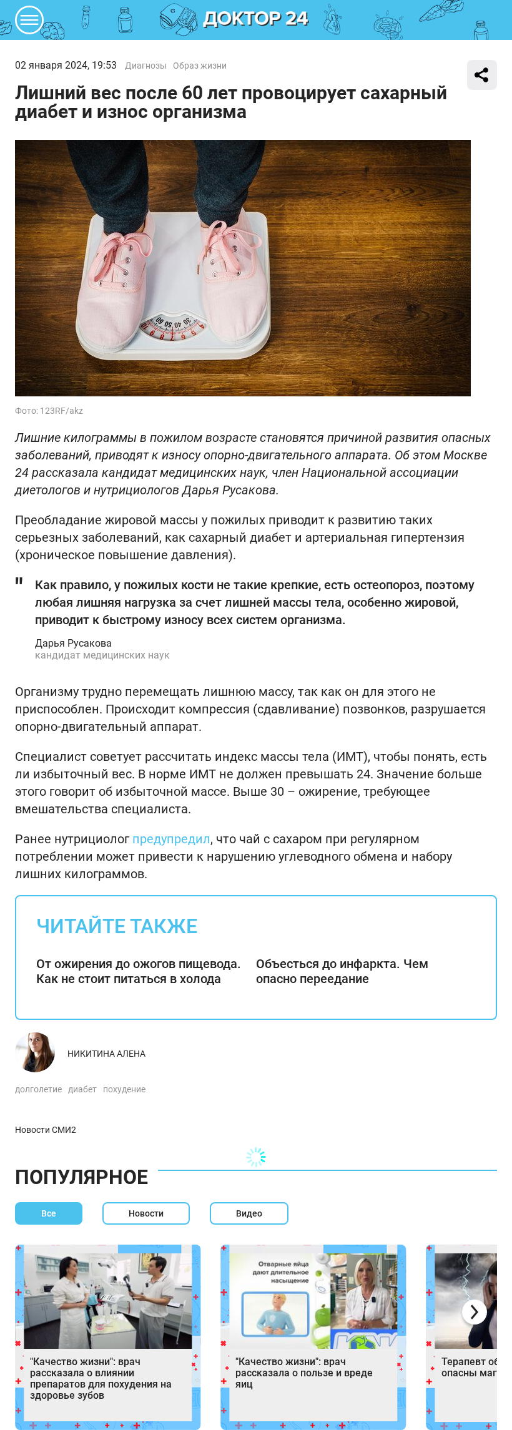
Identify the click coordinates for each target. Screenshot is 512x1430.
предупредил (171, 838)
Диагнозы (146, 66)
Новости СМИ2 (45, 1130)
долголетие (38, 1089)
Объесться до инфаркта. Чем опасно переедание (342, 971)
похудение (124, 1089)
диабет (82, 1089)
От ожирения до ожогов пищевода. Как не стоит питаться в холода (138, 971)
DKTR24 (256, 20)
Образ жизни (200, 66)
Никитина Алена (106, 1054)
